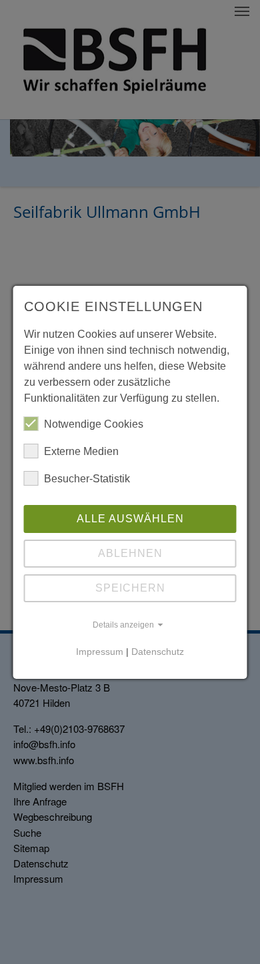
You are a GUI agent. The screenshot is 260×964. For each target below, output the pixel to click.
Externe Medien (81, 451)
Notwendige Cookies (93, 424)
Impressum (99, 651)
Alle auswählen (130, 518)
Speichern (130, 588)
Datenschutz (157, 651)
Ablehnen (130, 553)
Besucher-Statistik (87, 478)
